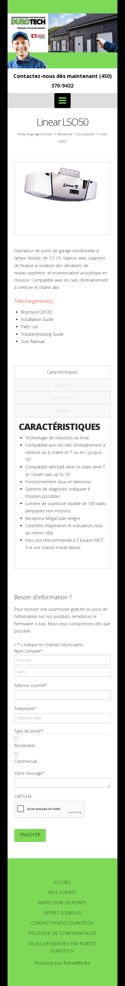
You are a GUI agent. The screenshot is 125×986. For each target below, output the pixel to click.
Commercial (25, 761)
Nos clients (62, 892)
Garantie (62, 385)
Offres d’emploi (62, 913)
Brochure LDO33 (36, 312)
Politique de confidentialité (62, 933)
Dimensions (62, 397)
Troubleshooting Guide (42, 334)
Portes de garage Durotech (35, 134)
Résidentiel (24, 745)
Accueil (62, 882)
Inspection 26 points (62, 902)
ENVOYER (30, 835)
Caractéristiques (62, 372)
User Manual (32, 341)
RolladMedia (77, 963)
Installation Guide (37, 319)
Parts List (29, 326)
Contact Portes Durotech (62, 923)
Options (62, 410)
